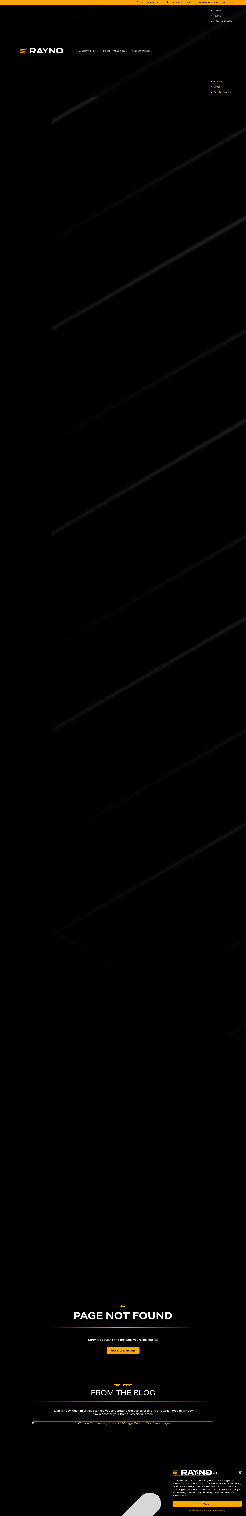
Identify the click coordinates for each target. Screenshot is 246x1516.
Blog (218, 16)
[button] (240, 1473)
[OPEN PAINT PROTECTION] (126, 51)
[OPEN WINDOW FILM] (97, 51)
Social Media (223, 21)
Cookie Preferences (198, 1510)
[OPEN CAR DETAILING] (151, 51)
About (219, 10)
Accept (207, 1504)
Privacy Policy (218, 1510)
